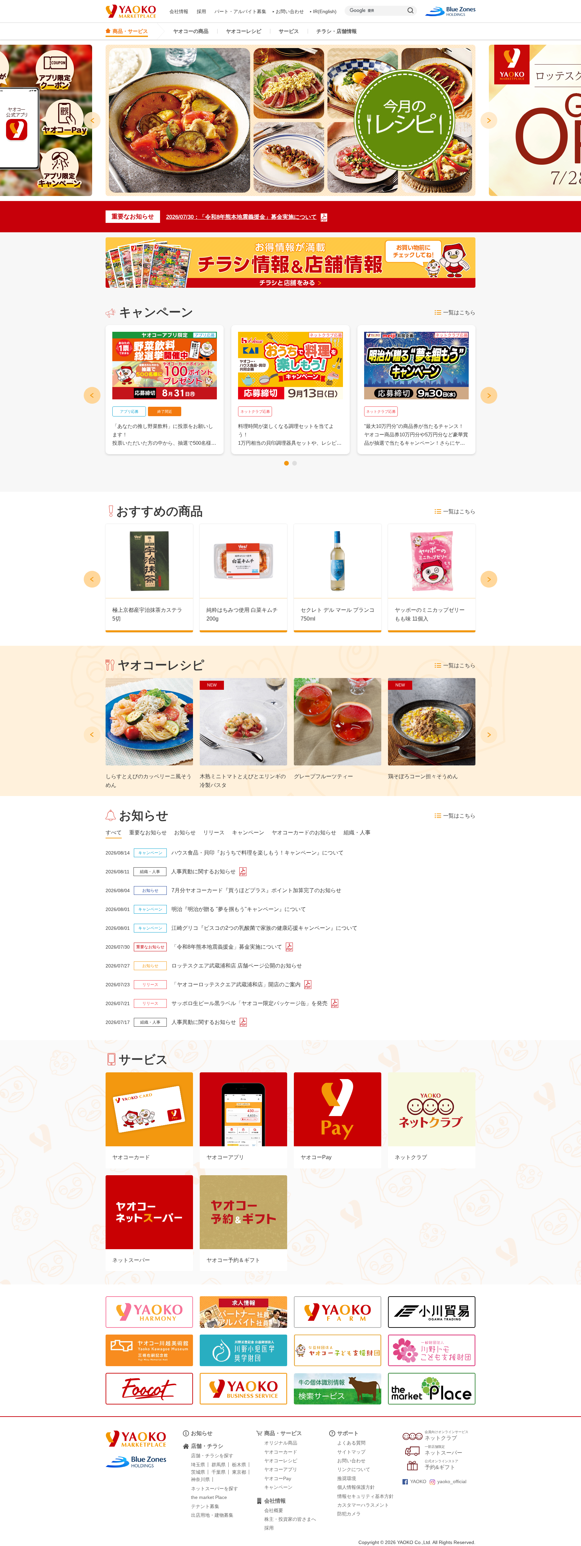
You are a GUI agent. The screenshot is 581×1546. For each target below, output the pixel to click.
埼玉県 (198, 1464)
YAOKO (418, 1481)
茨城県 (198, 1472)
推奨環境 (346, 1478)
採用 (201, 11)
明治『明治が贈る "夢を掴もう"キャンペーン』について (238, 909)
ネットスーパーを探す (214, 1488)
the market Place (209, 1497)
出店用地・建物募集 (212, 1515)
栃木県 (239, 1464)
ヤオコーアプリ (280, 1469)
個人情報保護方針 (356, 1487)
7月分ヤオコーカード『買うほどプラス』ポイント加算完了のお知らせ (256, 890)
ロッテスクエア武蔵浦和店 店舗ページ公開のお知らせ (236, 965)
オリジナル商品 (280, 1442)
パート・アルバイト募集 (240, 11)
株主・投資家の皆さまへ (290, 1519)
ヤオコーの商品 (190, 31)
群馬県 (218, 1464)
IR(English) (325, 11)
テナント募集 (205, 1506)
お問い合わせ (290, 11)
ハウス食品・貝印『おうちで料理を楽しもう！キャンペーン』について (257, 853)
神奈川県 (200, 1479)
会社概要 (273, 1510)
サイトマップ (351, 1452)
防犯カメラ (349, 1513)
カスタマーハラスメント (363, 1505)
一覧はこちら (459, 312)
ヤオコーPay (277, 1478)
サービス (289, 31)
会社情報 (178, 11)
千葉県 (218, 1472)
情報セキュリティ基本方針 (365, 1496)
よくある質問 (351, 1442)
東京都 (239, 1472)
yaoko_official (451, 1481)
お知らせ (201, 1433)
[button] (286, 463)
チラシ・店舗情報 (336, 31)
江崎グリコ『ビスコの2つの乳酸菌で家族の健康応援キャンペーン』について (264, 928)
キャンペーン (278, 1487)
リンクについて (353, 1469)
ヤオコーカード (280, 1452)
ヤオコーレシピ (243, 31)
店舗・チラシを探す (212, 1455)
